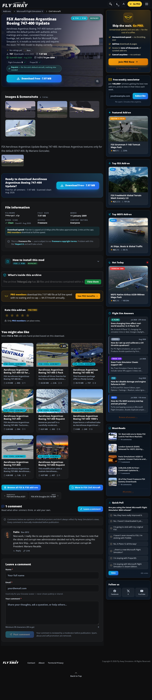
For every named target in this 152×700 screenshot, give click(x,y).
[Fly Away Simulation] (15, 4)
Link (28, 551)
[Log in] (123, 4)
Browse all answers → (128, 417)
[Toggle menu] (147, 4)
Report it (19, 244)
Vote (113, 573)
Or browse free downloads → (128, 68)
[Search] (110, 4)
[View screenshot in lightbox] (97, 81)
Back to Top (76, 676)
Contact (31, 662)
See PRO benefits (86, 296)
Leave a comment (92, 509)
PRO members (14, 232)
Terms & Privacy (55, 662)
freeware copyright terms (64, 241)
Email (8, 582)
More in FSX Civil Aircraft (87, 487)
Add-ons (7, 11)
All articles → (128, 492)
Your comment (13, 599)
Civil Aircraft (55, 11)
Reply (18, 551)
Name (9, 569)
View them (93, 282)
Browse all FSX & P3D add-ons (22, 487)
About (42, 662)
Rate (29, 50)
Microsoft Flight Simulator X (30, 11)
